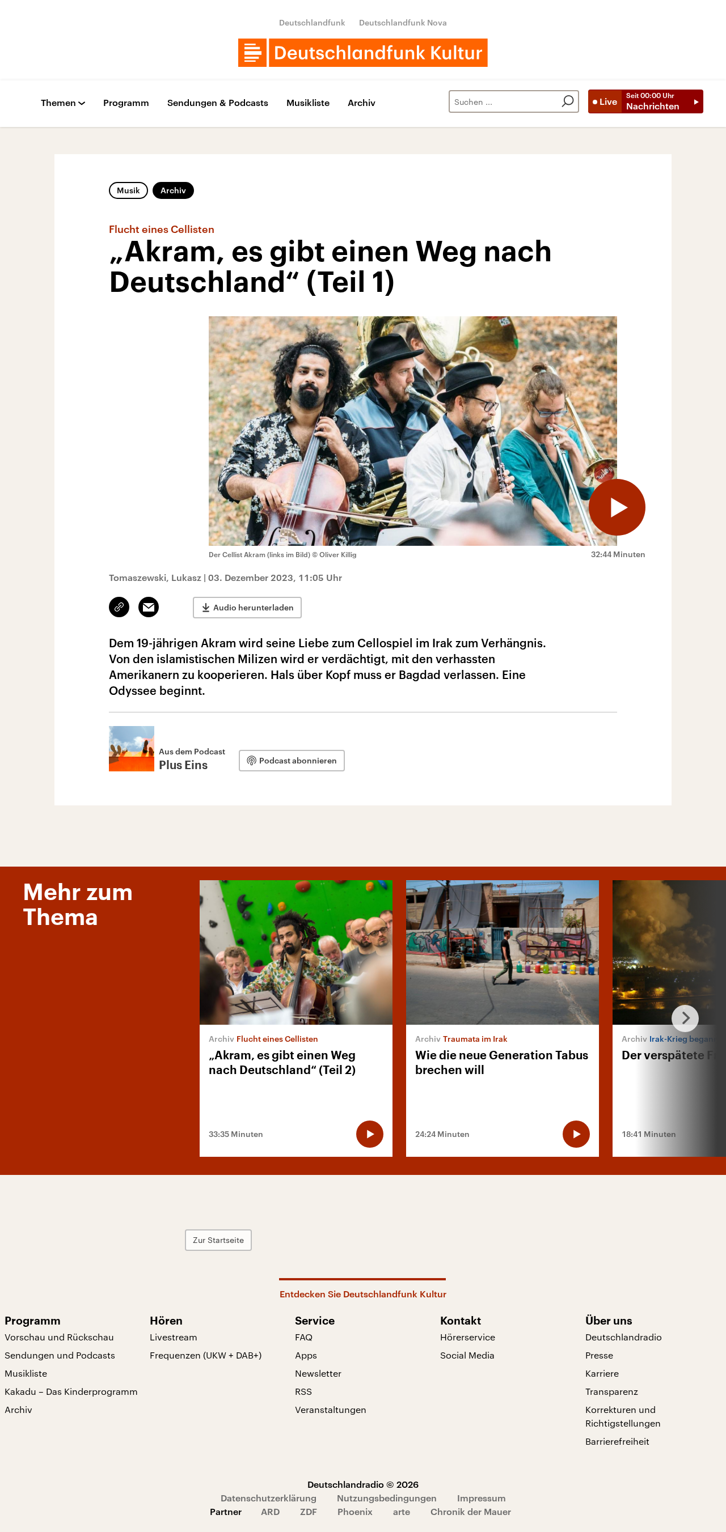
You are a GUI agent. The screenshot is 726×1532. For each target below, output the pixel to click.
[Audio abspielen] (617, 507)
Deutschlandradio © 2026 (363, 1484)
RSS (303, 1391)
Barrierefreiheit (617, 1441)
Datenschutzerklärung (268, 1497)
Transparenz (611, 1391)
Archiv (361, 103)
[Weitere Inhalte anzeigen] (680, 1018)
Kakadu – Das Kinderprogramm (71, 1391)
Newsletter (318, 1373)
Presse (599, 1354)
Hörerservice (467, 1336)
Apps (306, 1354)
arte (401, 1511)
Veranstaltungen (330, 1409)
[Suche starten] (568, 101)
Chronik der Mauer (470, 1511)
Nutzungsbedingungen (387, 1497)
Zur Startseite (218, 1240)
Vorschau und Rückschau (59, 1336)
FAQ (304, 1336)
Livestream (173, 1336)
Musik (128, 190)
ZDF (308, 1511)
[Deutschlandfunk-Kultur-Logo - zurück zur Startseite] (363, 53)
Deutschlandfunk (312, 22)
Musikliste (308, 103)
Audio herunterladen (253, 607)
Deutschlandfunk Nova (403, 22)
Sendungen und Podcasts (60, 1354)
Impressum (481, 1497)
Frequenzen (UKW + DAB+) (205, 1354)
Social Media (467, 1354)
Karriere (602, 1373)
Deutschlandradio (623, 1336)
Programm (126, 103)
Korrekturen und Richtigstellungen (623, 1416)
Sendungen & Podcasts (217, 103)
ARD (270, 1511)
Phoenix (355, 1511)
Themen (58, 103)
